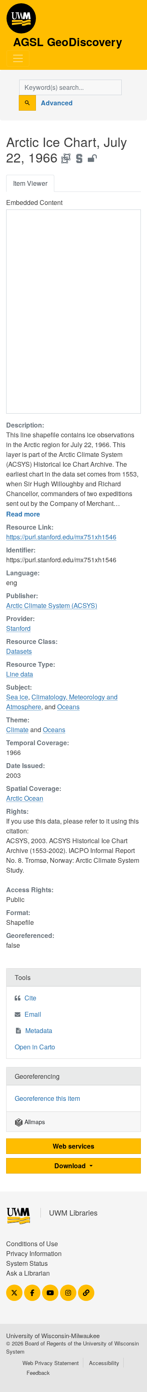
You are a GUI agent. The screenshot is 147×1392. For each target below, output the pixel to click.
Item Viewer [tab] (30, 183)
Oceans (68, 706)
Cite (30, 997)
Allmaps (34, 1122)
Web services (73, 1146)
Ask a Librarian (28, 1273)
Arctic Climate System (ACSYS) (51, 605)
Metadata (38, 1030)
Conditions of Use (32, 1243)
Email (32, 1014)
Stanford (18, 628)
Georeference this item (47, 1098)
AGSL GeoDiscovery (21, 21)
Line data (19, 674)
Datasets (19, 651)
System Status (27, 1263)
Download (70, 1165)
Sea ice (17, 697)
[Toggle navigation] (18, 58)
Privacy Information (34, 1253)
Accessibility (104, 1363)
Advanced (57, 102)
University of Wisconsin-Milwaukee (53, 1335)
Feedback (38, 1372)
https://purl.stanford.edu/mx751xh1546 (61, 536)
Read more (23, 514)
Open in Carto (35, 1046)
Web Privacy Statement (50, 1363)
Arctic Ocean (24, 798)
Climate (17, 729)
